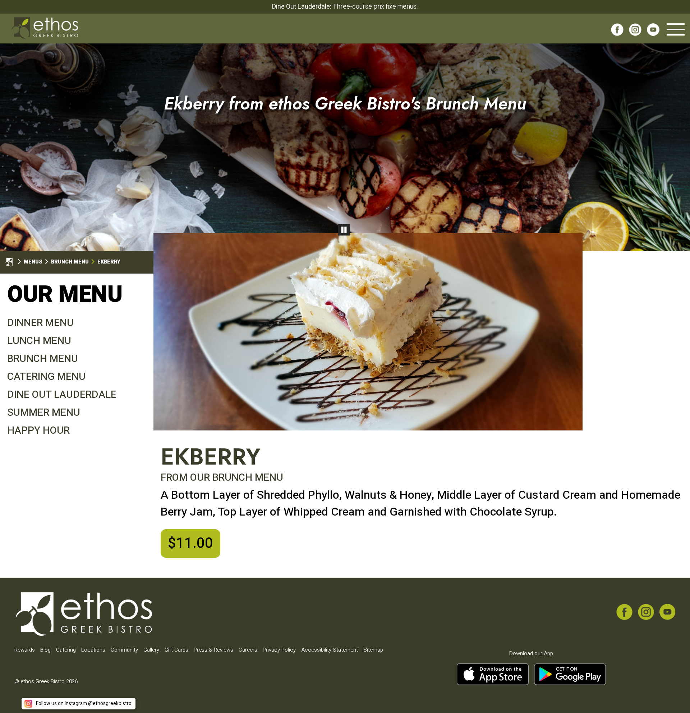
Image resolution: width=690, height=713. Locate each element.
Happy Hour (38, 430)
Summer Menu (43, 412)
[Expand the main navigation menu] (675, 29)
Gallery (151, 650)
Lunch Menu (39, 341)
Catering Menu (46, 376)
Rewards (24, 650)
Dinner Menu (40, 323)
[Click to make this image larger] (368, 331)
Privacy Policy (279, 650)
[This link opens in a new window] (617, 32)
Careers (248, 650)
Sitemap (373, 650)
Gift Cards (176, 650)
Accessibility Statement (329, 650)
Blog (45, 650)
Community (124, 650)
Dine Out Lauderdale (61, 394)
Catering (66, 650)
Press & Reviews (213, 650)
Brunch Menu (42, 358)
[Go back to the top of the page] (673, 696)
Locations (93, 650)
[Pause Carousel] (344, 230)
